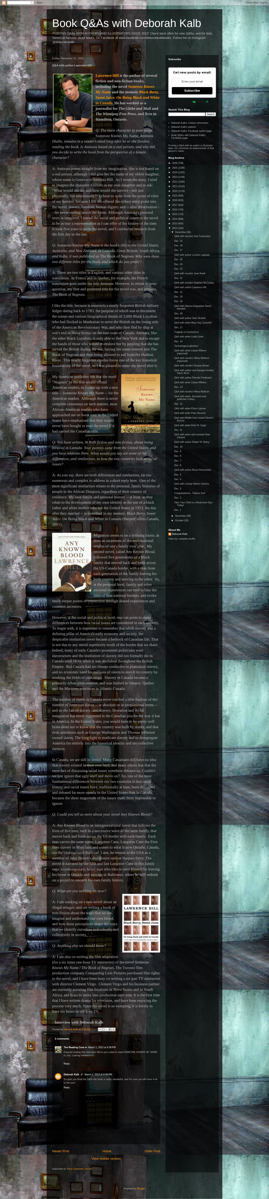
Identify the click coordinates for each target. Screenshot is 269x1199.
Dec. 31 (178, 241)
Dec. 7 (177, 460)
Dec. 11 (178, 430)
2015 (175, 214)
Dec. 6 (177, 465)
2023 (175, 177)
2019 (175, 195)
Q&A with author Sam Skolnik (190, 318)
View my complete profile (181, 538)
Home (106, 1151)
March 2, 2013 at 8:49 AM (98, 1074)
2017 (175, 205)
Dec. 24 (178, 264)
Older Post (152, 1151)
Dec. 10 (178, 446)
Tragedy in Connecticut (186, 332)
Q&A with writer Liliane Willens (190, 382)
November (181, 515)
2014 (175, 219)
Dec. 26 (178, 259)
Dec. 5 (177, 474)
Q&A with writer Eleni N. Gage (190, 425)
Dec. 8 (177, 456)
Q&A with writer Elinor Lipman (190, 408)
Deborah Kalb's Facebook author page (191, 131)
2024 (175, 172)
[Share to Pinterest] (113, 1029)
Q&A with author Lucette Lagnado (192, 254)
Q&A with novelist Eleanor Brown (191, 365)
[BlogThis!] (103, 1029)
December (181, 232)
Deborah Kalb (71, 1074)
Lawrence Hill (107, 75)
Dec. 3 (177, 488)
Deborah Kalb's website (183, 127)
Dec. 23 (178, 268)
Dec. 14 (178, 341)
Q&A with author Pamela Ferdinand (192, 377)
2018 (175, 200)
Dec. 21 (178, 292)
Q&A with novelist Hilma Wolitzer (191, 391)
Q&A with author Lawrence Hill (190, 287)
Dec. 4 (177, 479)
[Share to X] (107, 1029)
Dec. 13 (178, 387)
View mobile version (106, 1159)
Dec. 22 (178, 278)
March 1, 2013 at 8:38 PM (102, 1047)
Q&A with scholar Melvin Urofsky (191, 483)
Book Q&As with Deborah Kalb (126, 23)
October (179, 520)
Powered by (183, 101)
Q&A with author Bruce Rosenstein (192, 469)
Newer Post (60, 1151)
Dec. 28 (178, 245)
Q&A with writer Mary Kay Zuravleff (193, 322)
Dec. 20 (178, 296)
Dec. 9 (177, 451)
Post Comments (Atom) (79, 1168)
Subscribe (192, 90)
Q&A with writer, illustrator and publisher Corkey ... (190, 398)
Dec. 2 (177, 497)
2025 (175, 167)
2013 (175, 223)
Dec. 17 (178, 327)
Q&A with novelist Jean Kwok (190, 273)
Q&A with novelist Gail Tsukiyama (192, 236)
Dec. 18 (178, 313)
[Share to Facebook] (110, 1029)
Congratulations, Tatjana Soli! (189, 493)
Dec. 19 (178, 301)
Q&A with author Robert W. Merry (191, 442)
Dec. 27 (178, 250)
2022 (175, 181)
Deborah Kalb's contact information (189, 123)
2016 (175, 209)
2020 (175, 191)
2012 (175, 228)
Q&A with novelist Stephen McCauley (194, 282)
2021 (175, 186)
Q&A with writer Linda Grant (188, 336)
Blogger (141, 1188)
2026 (175, 163)
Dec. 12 (178, 403)
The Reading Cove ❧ (75, 1047)
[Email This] (100, 1029)
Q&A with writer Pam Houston (190, 413)
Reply (67, 1063)
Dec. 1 (177, 510)
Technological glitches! (186, 346)
